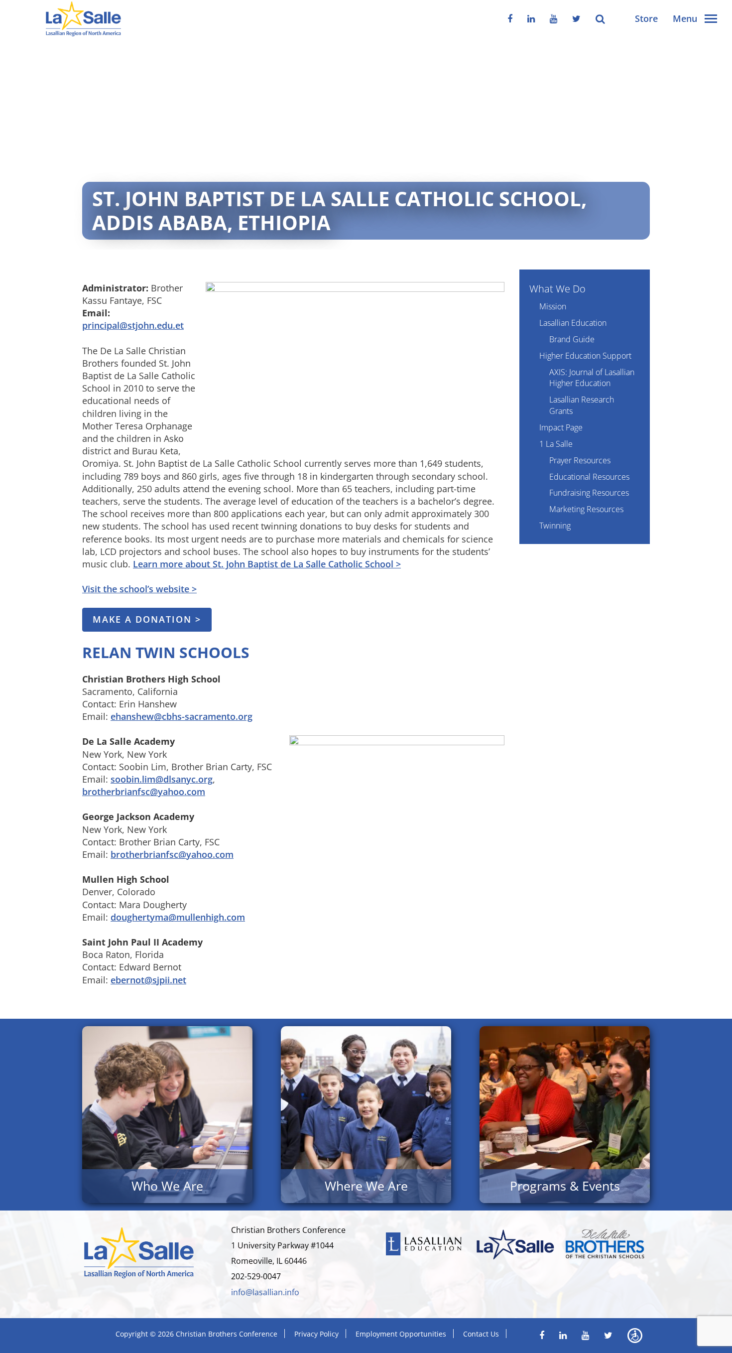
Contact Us (481, 1334)
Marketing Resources (586, 509)
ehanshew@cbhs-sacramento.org (181, 716)
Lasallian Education (573, 322)
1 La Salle (556, 443)
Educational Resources (589, 476)
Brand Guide (572, 339)
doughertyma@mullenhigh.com (178, 917)
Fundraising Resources (589, 492)
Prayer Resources (579, 460)
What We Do (557, 288)
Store (646, 18)
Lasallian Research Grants (581, 405)
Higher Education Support (585, 355)
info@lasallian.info (265, 1292)
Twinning (555, 525)
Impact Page (561, 427)
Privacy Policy (316, 1334)
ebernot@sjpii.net (148, 980)
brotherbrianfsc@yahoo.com (143, 792)
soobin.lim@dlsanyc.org (162, 779)
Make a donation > (147, 619)
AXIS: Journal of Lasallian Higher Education (591, 378)
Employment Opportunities (401, 1334)
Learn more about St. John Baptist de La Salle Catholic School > (267, 564)
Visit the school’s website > (139, 589)
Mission (552, 306)
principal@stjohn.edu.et (133, 325)
